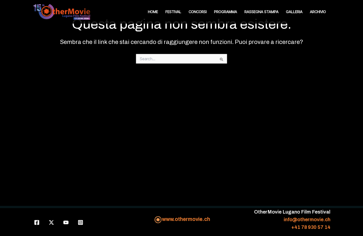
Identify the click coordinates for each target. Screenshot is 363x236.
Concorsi (198, 11)
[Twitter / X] (51, 222)
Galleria (294, 11)
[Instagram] (80, 222)
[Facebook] (37, 222)
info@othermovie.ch (307, 219)
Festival (173, 11)
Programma (225, 11)
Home (153, 11)
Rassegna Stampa (261, 11)
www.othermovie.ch (186, 219)
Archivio (318, 11)
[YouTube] (66, 222)
